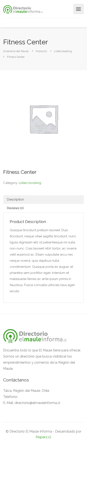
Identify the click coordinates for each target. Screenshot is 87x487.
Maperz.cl (43, 437)
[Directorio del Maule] (23, 9)
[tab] (43, 199)
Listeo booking (30, 183)
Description (15, 199)
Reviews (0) (15, 208)
